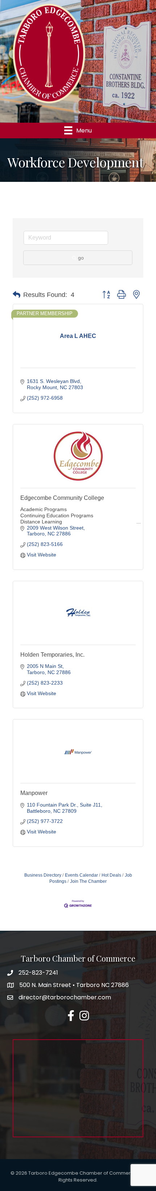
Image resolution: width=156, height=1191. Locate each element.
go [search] (81, 258)
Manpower (34, 793)
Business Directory (42, 875)
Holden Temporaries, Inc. (52, 655)
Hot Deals (111, 875)
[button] (16, 295)
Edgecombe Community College (62, 498)
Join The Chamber (88, 881)
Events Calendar (81, 875)
